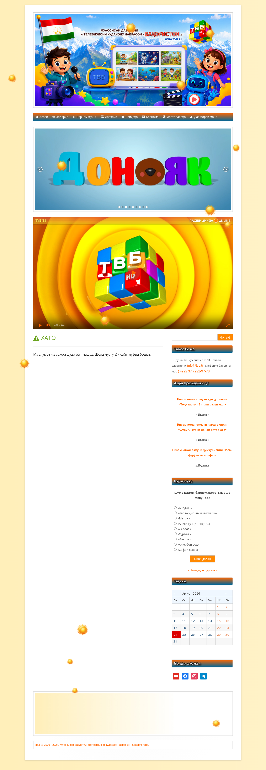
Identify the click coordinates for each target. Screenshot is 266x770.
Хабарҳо (62, 117)
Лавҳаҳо (111, 117)
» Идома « (202, 414)
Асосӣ (43, 117)
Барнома (152, 117)
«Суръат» (184, 534)
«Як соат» (184, 529)
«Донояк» (184, 539)
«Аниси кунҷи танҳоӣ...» (194, 524)
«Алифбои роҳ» (188, 544)
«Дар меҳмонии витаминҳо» (197, 513)
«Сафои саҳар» (188, 550)
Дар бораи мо (204, 117)
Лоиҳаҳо (132, 117)
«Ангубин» (184, 508)
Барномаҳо (85, 117)
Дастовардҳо (176, 117)
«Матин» (183, 518)
